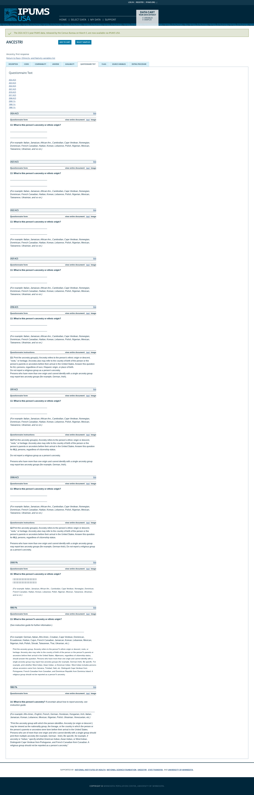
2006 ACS (12, 98)
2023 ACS (12, 83)
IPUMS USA (5, 6)
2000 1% (12, 101)
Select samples (83, 42)
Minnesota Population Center (120, 786)
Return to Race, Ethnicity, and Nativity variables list (30, 58)
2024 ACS (12, 80)
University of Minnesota (180, 770)
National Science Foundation (122, 770)
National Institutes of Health (90, 770)
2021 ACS (12, 89)
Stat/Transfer (155, 770)
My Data (95, 19)
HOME (63, 19)
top (94, 113)
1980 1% (12, 107)
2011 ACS (12, 95)
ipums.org (150, 2)
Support (110, 19)
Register (140, 2)
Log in (131, 2)
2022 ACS (12, 86)
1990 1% (12, 104)
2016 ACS (12, 92)
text (88, 120)
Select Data (78, 19)
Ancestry (142, 770)
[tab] (13, 64)
